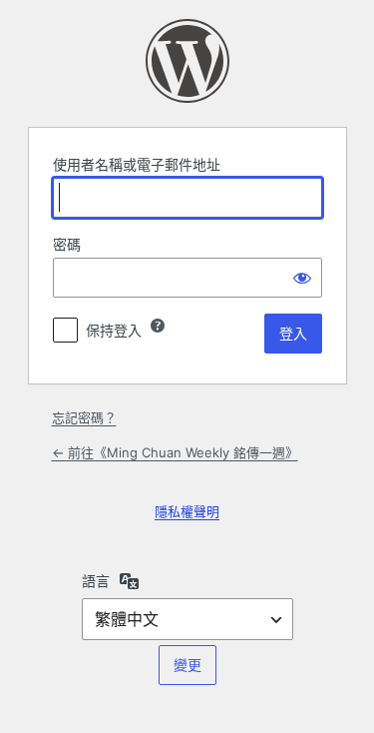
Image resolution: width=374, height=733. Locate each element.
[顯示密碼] (302, 278)
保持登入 (114, 330)
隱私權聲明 (187, 511)
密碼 (67, 244)
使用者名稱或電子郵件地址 (136, 164)
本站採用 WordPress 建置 (187, 61)
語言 (96, 580)
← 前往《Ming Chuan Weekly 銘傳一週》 (175, 452)
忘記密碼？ (84, 417)
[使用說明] (158, 326)
